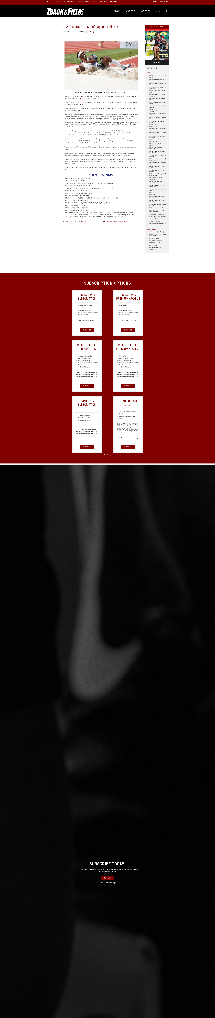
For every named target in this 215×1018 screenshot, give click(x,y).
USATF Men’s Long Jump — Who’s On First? (74, 222)
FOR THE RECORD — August (155, 247)
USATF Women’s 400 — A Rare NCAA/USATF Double (156, 148)
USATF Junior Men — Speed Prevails (157, 208)
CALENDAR (151, 250)
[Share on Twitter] (90, 32)
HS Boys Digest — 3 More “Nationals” (157, 214)
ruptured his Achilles (84, 98)
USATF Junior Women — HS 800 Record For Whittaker (156, 211)
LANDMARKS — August (154, 238)
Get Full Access (157, 27)
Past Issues (145, 11)
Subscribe (87, 330)
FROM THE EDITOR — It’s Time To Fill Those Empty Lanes (157, 235)
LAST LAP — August (153, 245)
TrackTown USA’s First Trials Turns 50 (157, 218)
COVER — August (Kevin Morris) (156, 232)
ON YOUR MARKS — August (155, 240)
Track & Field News (65, 11)
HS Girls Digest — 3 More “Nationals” (157, 216)
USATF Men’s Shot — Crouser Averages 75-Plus (115, 222)
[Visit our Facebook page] (47, 1)
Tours (158, 11)
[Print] (93, 32)
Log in (114, 883)
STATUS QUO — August (154, 243)
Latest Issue (130, 11)
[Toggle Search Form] (167, 11)
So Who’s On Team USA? (155, 221)
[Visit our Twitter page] (50, 1)
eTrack (116, 11)
